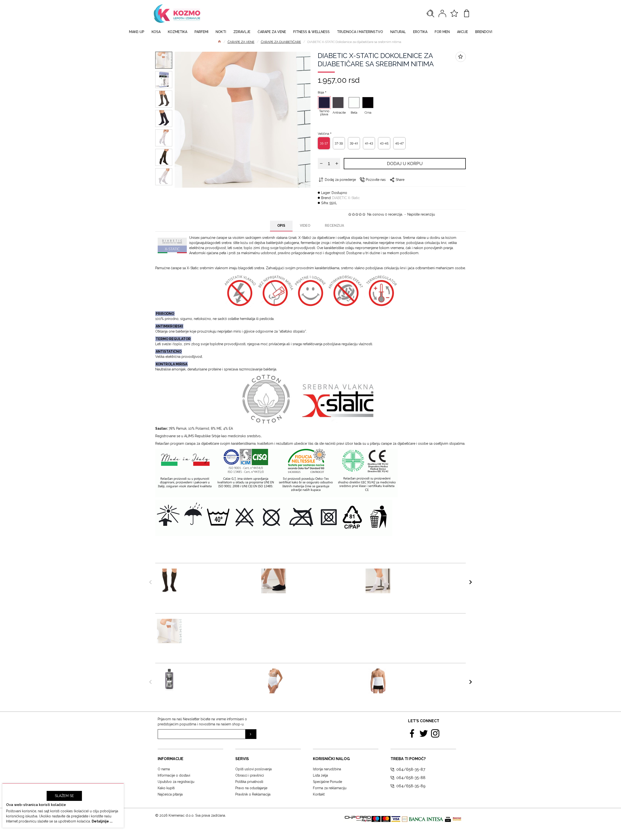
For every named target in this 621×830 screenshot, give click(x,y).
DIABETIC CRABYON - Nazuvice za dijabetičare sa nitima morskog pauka (323, 576)
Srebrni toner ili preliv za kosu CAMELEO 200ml (215, 673)
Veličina (323, 133)
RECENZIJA (334, 225)
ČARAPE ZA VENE (241, 42)
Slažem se (64, 796)
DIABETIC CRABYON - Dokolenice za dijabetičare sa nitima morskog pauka (219, 576)
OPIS (281, 225)
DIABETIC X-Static (346, 198)
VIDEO (305, 225)
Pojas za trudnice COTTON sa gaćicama (319, 673)
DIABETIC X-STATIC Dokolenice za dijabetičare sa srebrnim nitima (219, 624)
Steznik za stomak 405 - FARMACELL (417, 673)
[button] (150, 582)
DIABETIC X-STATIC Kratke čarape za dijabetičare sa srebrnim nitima (420, 576)
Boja (321, 92)
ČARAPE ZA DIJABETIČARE (281, 42)
